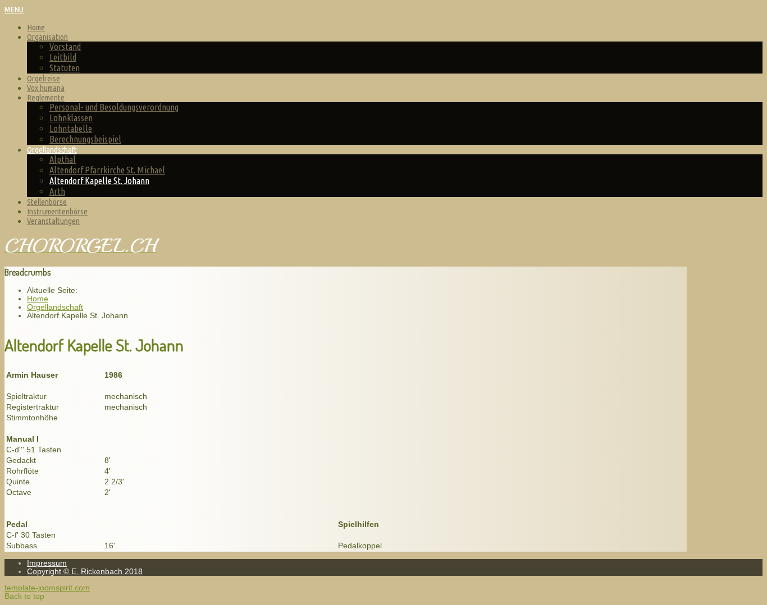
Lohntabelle (70, 128)
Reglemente (46, 97)
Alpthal (62, 159)
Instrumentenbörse (57, 211)
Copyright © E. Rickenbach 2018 (85, 571)
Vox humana (46, 88)
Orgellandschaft (52, 149)
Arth (57, 191)
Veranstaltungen (53, 221)
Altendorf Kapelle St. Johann (99, 181)
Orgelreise (43, 78)
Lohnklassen (71, 118)
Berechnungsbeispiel (85, 139)
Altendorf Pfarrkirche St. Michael (107, 170)
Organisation (47, 37)
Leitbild (62, 57)
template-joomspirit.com (47, 588)
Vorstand (65, 47)
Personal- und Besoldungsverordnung (114, 107)
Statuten (64, 68)
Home (36, 27)
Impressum (47, 563)
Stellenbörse (47, 202)
